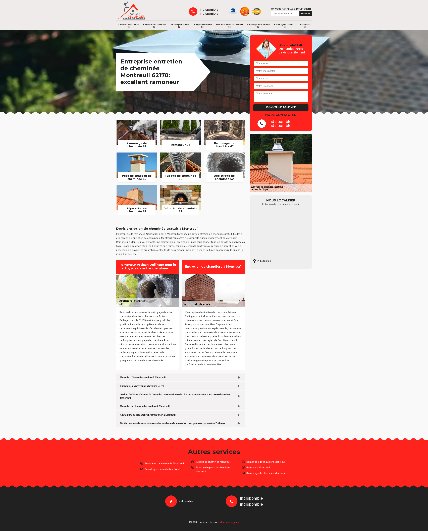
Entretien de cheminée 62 (128, 25)
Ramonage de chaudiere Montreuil (266, 462)
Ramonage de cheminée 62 (284, 25)
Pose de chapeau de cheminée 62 (229, 25)
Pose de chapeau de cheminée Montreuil (213, 469)
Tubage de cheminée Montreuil (213, 462)
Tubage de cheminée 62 (202, 25)
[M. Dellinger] (130, 10)
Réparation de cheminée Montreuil (164, 463)
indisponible (209, 10)
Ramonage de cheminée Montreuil (265, 473)
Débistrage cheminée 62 (179, 25)
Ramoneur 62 (305, 25)
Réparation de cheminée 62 (154, 25)
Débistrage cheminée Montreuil (162, 469)
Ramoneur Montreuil (258, 467)
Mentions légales (229, 522)
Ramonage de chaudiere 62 (258, 25)
